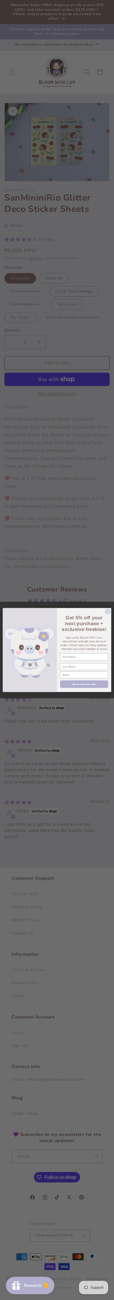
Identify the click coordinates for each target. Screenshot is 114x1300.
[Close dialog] (107, 611)
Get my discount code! (84, 684)
